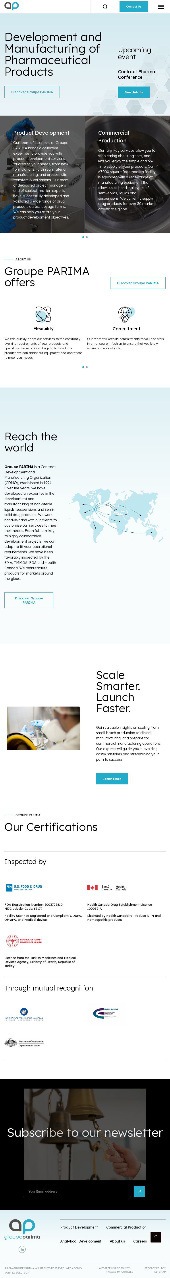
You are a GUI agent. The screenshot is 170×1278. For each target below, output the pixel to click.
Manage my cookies (119, 1271)
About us (117, 1241)
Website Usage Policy (114, 1268)
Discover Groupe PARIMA (32, 92)
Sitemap (160, 1271)
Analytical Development (80, 1241)
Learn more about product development (42, 174)
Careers (140, 1241)
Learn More (112, 779)
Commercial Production (126, 1227)
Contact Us (133, 6)
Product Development (79, 1227)
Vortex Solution (16, 1272)
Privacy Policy (155, 1268)
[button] (161, 6)
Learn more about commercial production (127, 174)
